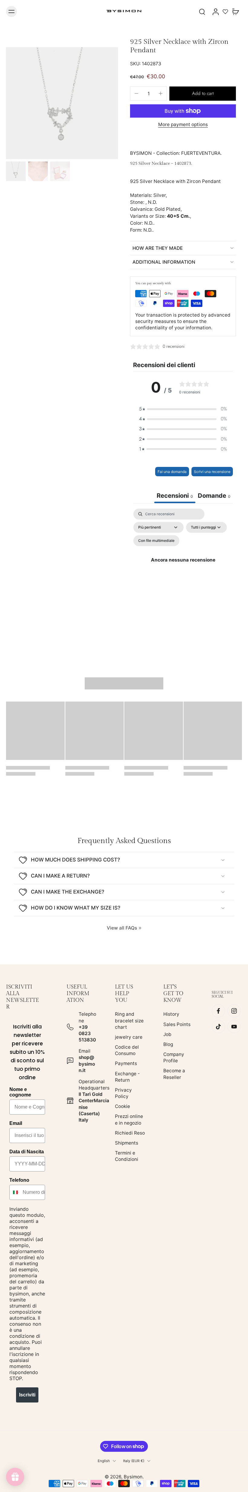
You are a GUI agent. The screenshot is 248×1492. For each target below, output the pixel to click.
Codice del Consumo (127, 1050)
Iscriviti (27, 1394)
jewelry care (128, 1037)
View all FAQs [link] (122, 928)
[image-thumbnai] (16, 171)
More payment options (183, 124)
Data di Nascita (26, 1151)
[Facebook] (218, 1011)
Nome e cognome (20, 1092)
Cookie (122, 1106)
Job (167, 1034)
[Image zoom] (62, 103)
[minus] (136, 93)
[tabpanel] (183, 567)
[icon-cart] (235, 11)
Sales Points (177, 1024)
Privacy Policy (123, 1093)
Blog (168, 1044)
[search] (202, 11)
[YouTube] (234, 1026)
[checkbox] (156, 540)
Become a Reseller (174, 1074)
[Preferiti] (225, 11)
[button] (202, 93)
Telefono (19, 1180)
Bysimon (133, 1477)
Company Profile (173, 1057)
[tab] (214, 496)
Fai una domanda (172, 471)
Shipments (126, 1143)
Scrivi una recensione (212, 471)
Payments (126, 1063)
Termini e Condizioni (126, 1156)
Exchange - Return (127, 1077)
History (171, 1014)
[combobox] (15, 1192)
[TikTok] (218, 1026)
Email (15, 1123)
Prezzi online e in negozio (129, 1119)
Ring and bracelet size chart (129, 1020)
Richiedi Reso (130, 1133)
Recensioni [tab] (175, 495)
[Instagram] (234, 1011)
